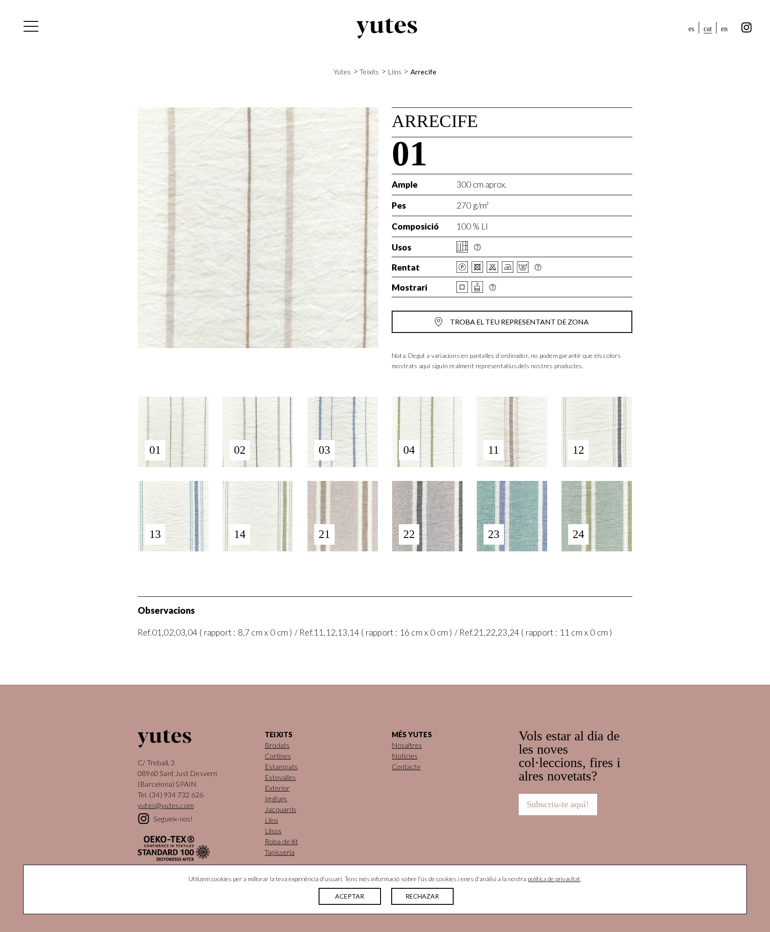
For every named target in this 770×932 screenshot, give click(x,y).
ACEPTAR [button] (349, 896)
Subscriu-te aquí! (558, 804)
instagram (746, 27)
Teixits (369, 71)
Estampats (281, 766)
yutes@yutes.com (166, 805)
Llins (394, 71)
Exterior (277, 788)
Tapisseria (280, 852)
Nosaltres (407, 745)
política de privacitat (554, 879)
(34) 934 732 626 (176, 794)
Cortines (278, 755)
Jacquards (280, 809)
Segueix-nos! (172, 818)
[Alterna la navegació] (30, 29)
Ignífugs (276, 798)
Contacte (406, 766)
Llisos (273, 830)
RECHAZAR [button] (422, 896)
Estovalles (280, 777)
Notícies (405, 755)
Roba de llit (281, 841)
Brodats (277, 745)
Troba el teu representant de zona (519, 321)
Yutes (387, 28)
